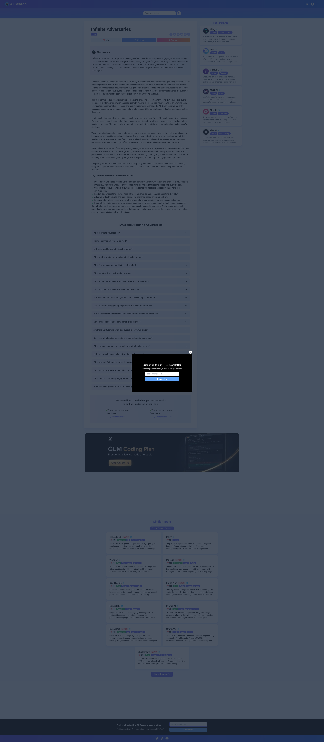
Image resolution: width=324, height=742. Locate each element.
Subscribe (162, 379)
